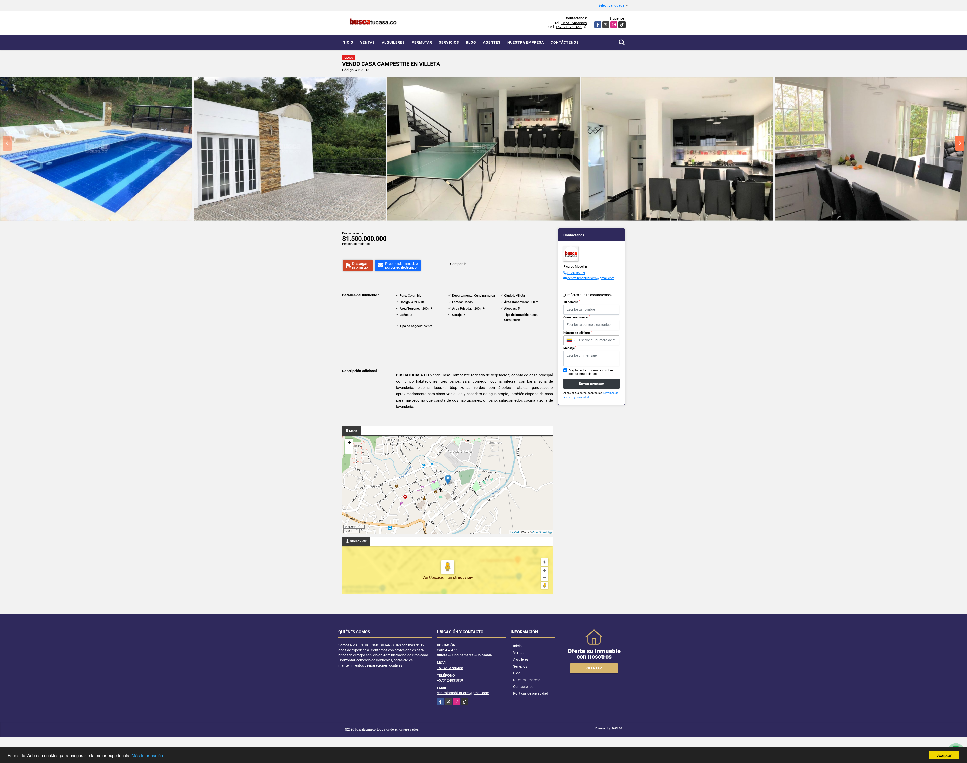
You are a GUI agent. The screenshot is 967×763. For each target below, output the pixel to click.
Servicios (449, 42)
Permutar (422, 42)
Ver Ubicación (435, 577)
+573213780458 (569, 27)
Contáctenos (565, 42)
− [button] (349, 450)
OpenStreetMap (542, 532)
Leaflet (514, 532)
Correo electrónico (576, 317)
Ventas (367, 42)
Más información (147, 755)
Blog (471, 42)
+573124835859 (574, 23)
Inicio (347, 42)
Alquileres (393, 42)
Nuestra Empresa (525, 42)
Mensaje (569, 348)
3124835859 (576, 273)
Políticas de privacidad (530, 693)
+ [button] (349, 442)
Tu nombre (571, 302)
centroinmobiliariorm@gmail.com (590, 278)
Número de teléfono (577, 332)
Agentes (492, 42)
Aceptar (944, 755)
